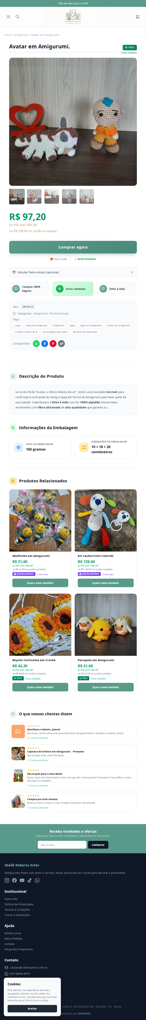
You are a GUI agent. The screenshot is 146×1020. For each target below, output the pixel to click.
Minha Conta (13, 933)
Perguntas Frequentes (19, 949)
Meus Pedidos (13, 938)
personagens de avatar (55, 332)
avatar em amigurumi (118, 325)
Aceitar (32, 1008)
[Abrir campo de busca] (17, 17)
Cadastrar (98, 845)
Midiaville (84, 1013)
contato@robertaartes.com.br (29, 967)
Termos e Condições (17, 909)
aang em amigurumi (36, 325)
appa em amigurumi (91, 325)
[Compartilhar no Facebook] (44, 343)
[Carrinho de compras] (137, 17)
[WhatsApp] (37, 880)
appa (72, 325)
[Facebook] (14, 880)
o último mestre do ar (26, 332)
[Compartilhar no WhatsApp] (36, 343)
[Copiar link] (61, 343)
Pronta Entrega (59, 313)
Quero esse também (40, 583)
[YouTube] (22, 880)
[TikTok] (29, 880)
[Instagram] (7, 880)
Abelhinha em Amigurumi (31, 556)
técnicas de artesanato (85, 332)
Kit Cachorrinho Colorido (95, 556)
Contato (9, 944)
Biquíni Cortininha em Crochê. (34, 660)
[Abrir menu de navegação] (8, 17)
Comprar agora (73, 247)
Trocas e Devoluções (17, 915)
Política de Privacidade (19, 904)
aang (17, 325)
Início (8, 35)
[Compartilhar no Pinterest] (53, 343)
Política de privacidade (36, 1000)
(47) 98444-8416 (20, 973)
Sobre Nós (11, 899)
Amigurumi (21, 35)
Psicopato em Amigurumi (96, 660)
